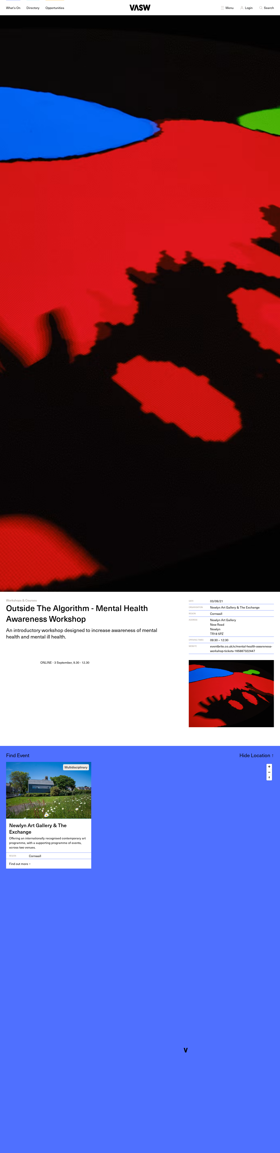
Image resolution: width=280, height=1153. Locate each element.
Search (269, 7)
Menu (230, 7)
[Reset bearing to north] (269, 777)
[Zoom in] (269, 766)
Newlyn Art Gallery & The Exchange (235, 607)
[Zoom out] (269, 772)
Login (249, 7)
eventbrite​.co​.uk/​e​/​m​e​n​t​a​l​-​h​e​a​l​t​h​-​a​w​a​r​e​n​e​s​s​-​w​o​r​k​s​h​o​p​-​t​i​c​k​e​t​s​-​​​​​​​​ (241, 648)
